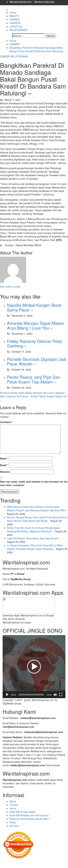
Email (4, 465)
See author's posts (10, 286)
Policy (13, 822)
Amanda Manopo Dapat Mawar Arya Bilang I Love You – (35, 325)
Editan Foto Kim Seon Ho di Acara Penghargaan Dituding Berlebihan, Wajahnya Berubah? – (33, 529)
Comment (6, 422)
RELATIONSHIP (18, 30)
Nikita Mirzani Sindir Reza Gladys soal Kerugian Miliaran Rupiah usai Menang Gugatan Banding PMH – (37, 508)
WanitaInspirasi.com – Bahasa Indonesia (32, 2)
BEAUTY (14, 16)
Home (13, 12)
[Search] (4, 9)
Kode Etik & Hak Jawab (22, 812)
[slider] (31, 695)
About (13, 801)
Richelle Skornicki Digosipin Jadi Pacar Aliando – (36, 361)
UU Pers (14, 826)
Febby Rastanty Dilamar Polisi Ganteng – (34, 343)
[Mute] (55, 694)
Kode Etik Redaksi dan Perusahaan (29, 815)
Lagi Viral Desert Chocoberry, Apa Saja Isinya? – (34, 538)
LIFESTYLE (16, 26)
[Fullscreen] (61, 694)
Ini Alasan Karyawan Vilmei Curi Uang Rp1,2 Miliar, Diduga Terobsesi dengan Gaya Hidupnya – (35, 547)
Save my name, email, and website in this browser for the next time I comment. (34, 483)
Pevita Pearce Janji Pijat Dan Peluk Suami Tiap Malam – (33, 379)
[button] (34, 667)
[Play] (7, 694)
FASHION (15, 23)
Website (5, 471)
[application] (34, 666)
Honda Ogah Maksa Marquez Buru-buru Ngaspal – (33, 393)
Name (4, 458)
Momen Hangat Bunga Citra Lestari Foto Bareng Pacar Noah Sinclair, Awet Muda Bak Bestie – (37, 519)
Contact (14, 805)
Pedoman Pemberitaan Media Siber (29, 819)
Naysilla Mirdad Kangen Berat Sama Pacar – (34, 307)
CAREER (15, 19)
